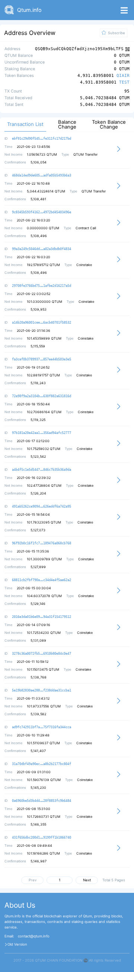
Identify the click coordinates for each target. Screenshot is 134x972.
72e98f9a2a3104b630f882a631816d (41, 396)
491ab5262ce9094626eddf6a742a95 (41, 506)
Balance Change (67, 124)
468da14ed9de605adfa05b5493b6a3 (41, 175)
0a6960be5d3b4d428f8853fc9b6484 (41, 801)
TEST (124, 83)
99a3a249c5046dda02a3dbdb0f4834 (41, 249)
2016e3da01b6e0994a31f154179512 (41, 617)
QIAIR (123, 76)
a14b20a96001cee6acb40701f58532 (41, 322)
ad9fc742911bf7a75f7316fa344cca (41, 727)
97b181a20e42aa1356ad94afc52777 (41, 433)
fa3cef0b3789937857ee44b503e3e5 (41, 359)
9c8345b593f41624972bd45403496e (41, 212)
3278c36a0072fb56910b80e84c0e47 (41, 653)
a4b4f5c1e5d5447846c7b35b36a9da (41, 470)
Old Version (17, 944)
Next (87, 880)
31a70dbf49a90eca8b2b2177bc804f (41, 764)
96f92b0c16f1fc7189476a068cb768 (41, 543)
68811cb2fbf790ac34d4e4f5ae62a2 (41, 580)
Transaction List (25, 124)
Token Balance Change (109, 124)
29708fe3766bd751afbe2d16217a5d (41, 286)
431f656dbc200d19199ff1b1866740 (41, 837)
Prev (32, 880)
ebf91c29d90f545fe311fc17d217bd (41, 138)
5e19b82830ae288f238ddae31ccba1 (41, 690)
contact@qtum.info (34, 936)
